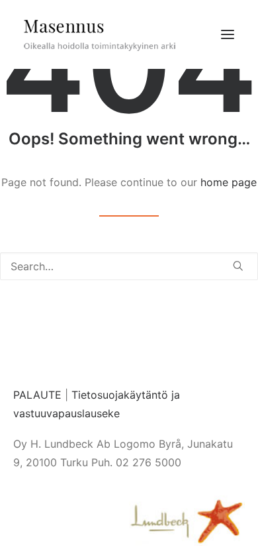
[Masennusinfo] (99, 34)
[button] (227, 34)
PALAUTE (37, 394)
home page (228, 182)
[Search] (129, 266)
